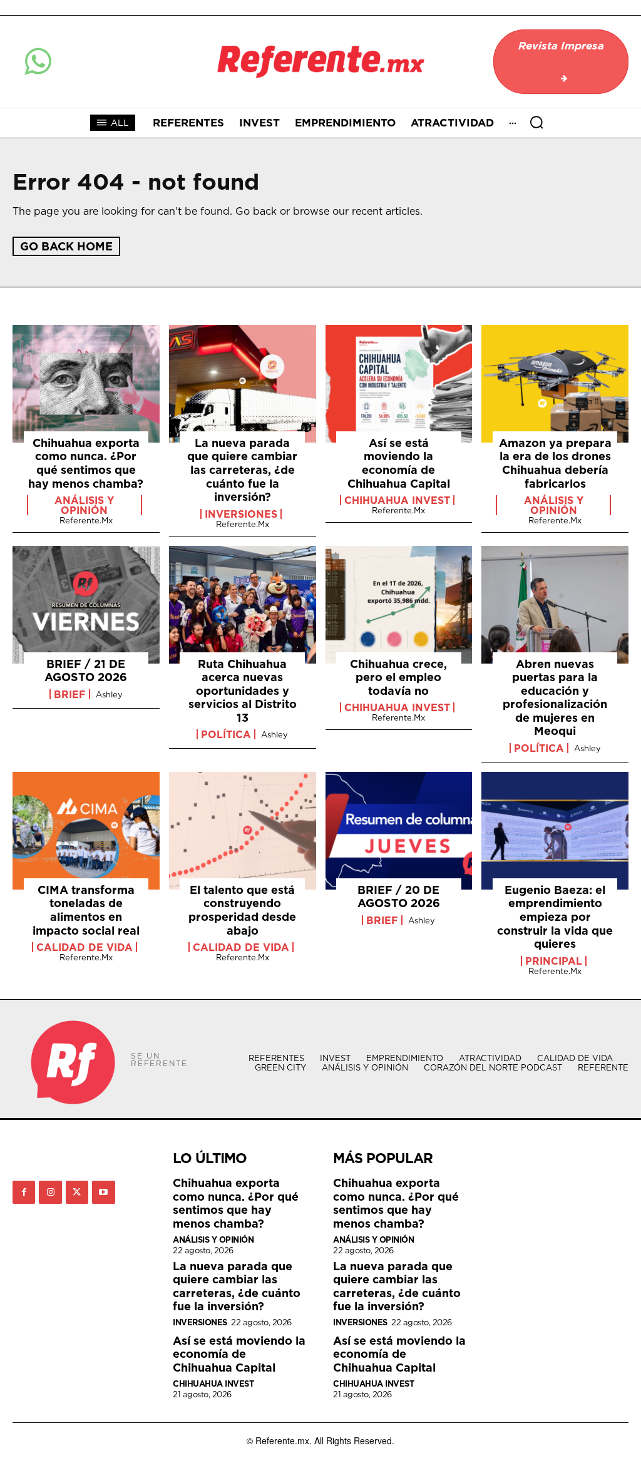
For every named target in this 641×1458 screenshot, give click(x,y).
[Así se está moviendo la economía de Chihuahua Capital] (399, 384)
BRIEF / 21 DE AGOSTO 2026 (85, 670)
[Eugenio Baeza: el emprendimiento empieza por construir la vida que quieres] (554, 831)
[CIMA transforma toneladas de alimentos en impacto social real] (86, 831)
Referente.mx (86, 520)
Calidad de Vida (84, 947)
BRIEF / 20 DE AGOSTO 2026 (398, 896)
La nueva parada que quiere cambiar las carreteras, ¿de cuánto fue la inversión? (242, 470)
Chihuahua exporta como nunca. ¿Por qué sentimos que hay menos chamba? (85, 463)
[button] (536, 122)
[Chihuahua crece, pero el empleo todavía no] (399, 605)
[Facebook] (24, 1192)
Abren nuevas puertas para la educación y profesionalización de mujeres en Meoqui (555, 697)
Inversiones (241, 514)
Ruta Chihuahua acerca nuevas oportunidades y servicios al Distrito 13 (242, 691)
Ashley (109, 694)
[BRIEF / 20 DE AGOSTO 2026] (399, 831)
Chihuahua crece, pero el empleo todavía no (398, 677)
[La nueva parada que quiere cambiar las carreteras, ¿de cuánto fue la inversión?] (242, 384)
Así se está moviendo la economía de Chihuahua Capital (398, 463)
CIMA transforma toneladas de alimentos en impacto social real (86, 910)
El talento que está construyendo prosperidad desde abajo (242, 910)
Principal (553, 961)
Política (226, 734)
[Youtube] (103, 1192)
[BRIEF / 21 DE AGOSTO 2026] (86, 605)
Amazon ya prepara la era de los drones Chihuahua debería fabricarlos (555, 463)
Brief (70, 694)
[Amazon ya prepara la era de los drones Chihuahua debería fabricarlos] (554, 384)
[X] (77, 1192)
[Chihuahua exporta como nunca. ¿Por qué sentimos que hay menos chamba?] (86, 384)
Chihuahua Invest (397, 500)
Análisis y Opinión (84, 505)
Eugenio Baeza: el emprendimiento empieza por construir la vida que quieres (555, 917)
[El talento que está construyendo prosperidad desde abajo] (242, 831)
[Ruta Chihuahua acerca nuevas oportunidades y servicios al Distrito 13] (242, 605)
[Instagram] (50, 1192)
